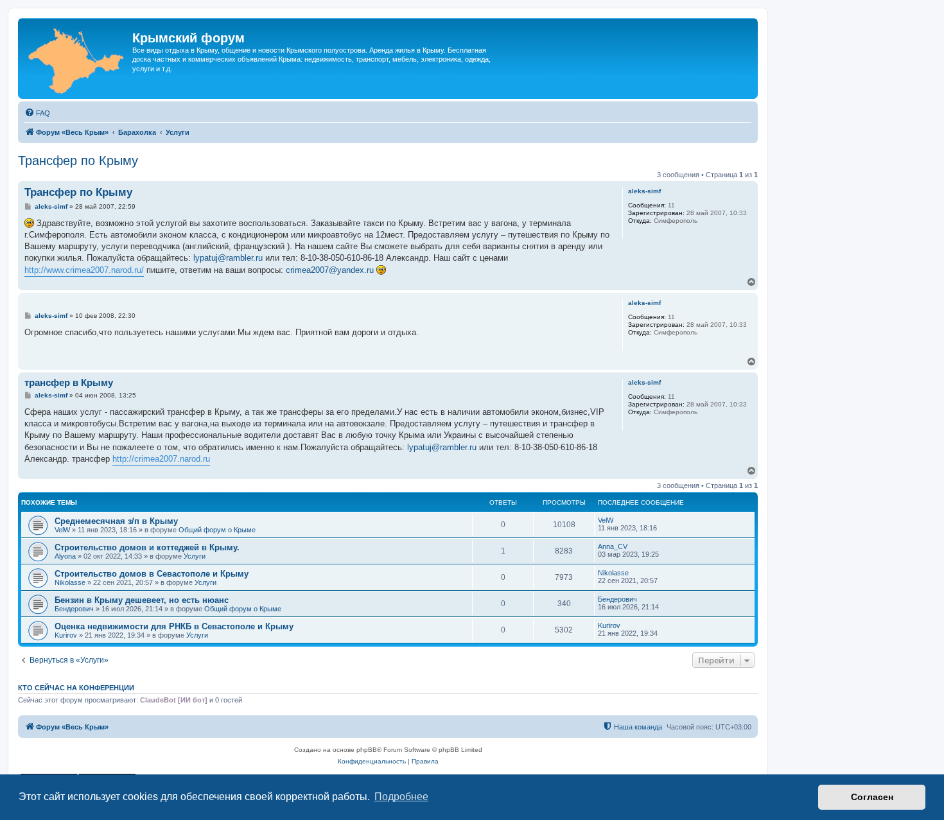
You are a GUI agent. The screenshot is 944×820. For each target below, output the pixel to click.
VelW (62, 530)
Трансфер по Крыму (78, 160)
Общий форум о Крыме (217, 530)
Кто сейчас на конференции (76, 688)
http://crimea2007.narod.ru (161, 459)
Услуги (194, 556)
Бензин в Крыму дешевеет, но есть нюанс (142, 600)
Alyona (65, 556)
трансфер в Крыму (68, 382)
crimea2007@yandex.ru (330, 270)
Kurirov (66, 635)
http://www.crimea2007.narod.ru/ (84, 270)
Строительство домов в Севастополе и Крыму (152, 574)
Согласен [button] (872, 797)
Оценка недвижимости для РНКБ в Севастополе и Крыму (174, 626)
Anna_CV (612, 546)
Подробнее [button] (401, 796)
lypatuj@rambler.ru (228, 258)
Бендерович (74, 609)
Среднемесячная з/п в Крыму (116, 521)
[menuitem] (37, 113)
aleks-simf (644, 191)
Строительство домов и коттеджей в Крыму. (147, 547)
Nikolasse (70, 582)
